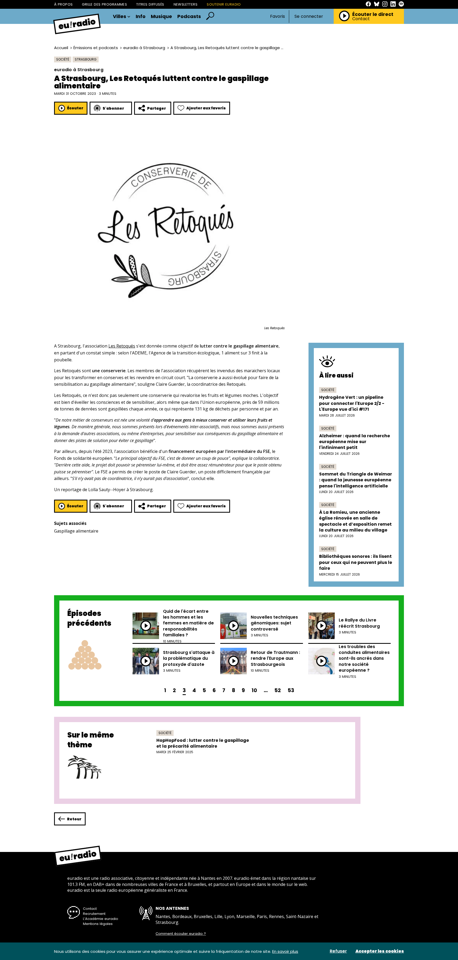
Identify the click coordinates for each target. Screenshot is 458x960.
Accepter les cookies (379, 951)
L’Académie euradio (100, 918)
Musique (161, 16)
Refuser (338, 951)
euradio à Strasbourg (144, 47)
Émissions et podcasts (95, 47)
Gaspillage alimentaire (76, 531)
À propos (63, 4)
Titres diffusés (150, 4)
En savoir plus (285, 951)
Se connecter (308, 16)
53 (291, 690)
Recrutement (94, 913)
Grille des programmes (104, 4)
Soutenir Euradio (224, 4)
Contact (361, 19)
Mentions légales (98, 923)
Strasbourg (85, 59)
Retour (74, 819)
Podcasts (189, 16)
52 (277, 690)
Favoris (277, 16)
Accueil (61, 47)
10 (254, 690)
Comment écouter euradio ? (181, 933)
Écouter (75, 108)
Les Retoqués (121, 346)
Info (141, 16)
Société (62, 59)
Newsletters (186, 4)
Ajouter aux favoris (206, 108)
